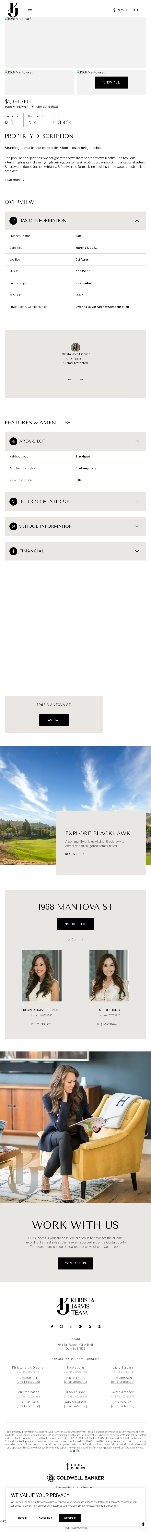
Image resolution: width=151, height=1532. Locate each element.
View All (111, 82)
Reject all (21, 1517)
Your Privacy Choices (75, 1527)
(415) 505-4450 (75, 1402)
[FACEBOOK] (52, 1327)
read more (73, 854)
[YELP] (90, 1327)
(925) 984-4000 (111, 1024)
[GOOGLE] (80, 1327)
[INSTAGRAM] (61, 1327)
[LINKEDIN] (71, 1327)
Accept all (70, 1517)
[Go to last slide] (69, 379)
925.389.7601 (123, 1377)
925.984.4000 (75, 1377)
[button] (75, 1263)
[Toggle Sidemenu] (28, 10)
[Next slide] (81, 379)
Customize (45, 1517)
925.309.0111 (129, 10)
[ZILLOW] (99, 1327)
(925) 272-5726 (123, 1402)
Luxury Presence (84, 1487)
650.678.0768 (28, 1402)
